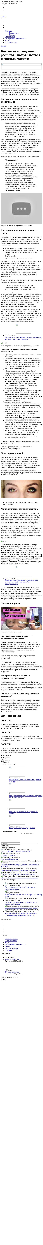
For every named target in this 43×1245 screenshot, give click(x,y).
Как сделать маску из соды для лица (22, 828)
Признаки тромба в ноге (9, 855)
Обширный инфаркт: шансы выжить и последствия (19, 878)
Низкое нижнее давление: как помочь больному (18, 870)
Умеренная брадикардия (9, 859)
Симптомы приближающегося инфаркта (15, 851)
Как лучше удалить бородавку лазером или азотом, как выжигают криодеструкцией (23, 338)
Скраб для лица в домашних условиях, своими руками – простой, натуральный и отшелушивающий (21, 582)
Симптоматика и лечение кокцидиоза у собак (21, 908)
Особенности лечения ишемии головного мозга (18, 874)
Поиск (3, 16)
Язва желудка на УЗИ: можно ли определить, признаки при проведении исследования (21, 914)
